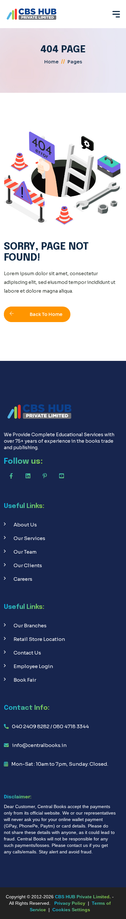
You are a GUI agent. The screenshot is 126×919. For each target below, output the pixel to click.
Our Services (29, 538)
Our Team (25, 552)
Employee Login (33, 666)
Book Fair (25, 680)
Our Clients (28, 565)
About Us (25, 525)
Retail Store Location (39, 639)
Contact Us (27, 653)
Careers (23, 579)
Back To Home (46, 314)
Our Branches (30, 625)
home (51, 62)
